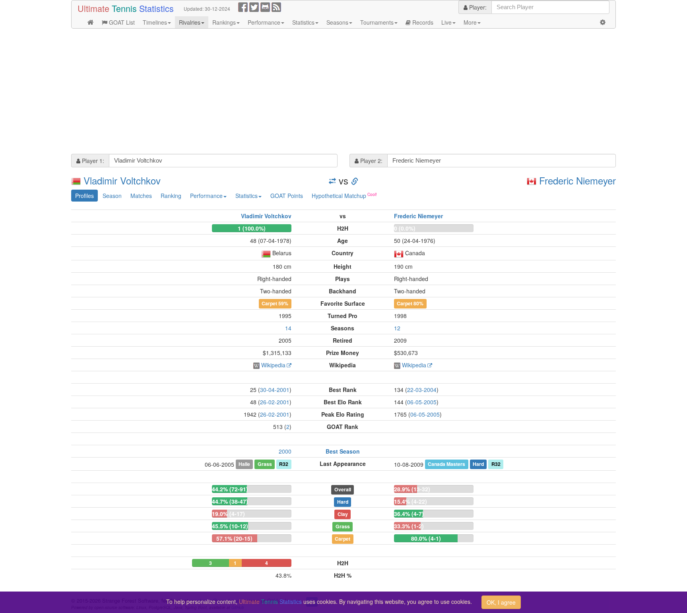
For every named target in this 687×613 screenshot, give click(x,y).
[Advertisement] (309, 92)
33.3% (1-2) (409, 526)
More (470, 22)
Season (112, 196)
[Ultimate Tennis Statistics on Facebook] (243, 6)
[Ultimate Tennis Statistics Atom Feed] (276, 6)
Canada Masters (446, 464)
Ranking (171, 196)
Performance (264, 22)
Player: (477, 7)
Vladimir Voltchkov (122, 180)
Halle (244, 464)
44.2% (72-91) (230, 489)
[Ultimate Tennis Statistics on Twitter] (254, 6)
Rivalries (189, 22)
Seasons (337, 22)
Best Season (343, 451)
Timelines (155, 22)
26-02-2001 (274, 402)
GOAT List (121, 22)
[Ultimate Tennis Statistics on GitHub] (265, 6)
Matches (141, 196)
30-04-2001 (274, 390)
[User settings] (602, 22)
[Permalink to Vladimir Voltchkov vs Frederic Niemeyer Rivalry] (354, 180)
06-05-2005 (422, 402)
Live (446, 22)
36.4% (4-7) (409, 514)
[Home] (90, 22)
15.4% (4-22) (410, 501)
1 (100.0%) (252, 228)
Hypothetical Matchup (339, 196)
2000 (285, 451)
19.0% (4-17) (228, 514)
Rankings (224, 22)
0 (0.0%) (404, 228)
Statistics (303, 22)
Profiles (84, 196)
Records (422, 22)
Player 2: (370, 161)
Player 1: (92, 161)
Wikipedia (273, 365)
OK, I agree (501, 602)
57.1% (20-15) (234, 538)
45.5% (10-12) (230, 526)
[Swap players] (332, 180)
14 (288, 328)
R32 (283, 464)
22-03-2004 (422, 390)
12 (397, 328)
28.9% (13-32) (412, 489)
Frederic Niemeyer (577, 180)
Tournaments (377, 22)
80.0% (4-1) (426, 538)
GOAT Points (286, 196)
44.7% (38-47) (230, 501)
